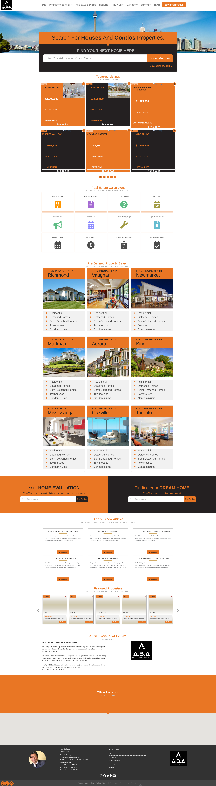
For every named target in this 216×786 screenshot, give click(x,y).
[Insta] (101, 776)
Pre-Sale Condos (86, 5)
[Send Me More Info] (63, 124)
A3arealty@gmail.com (65, 762)
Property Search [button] (60, 5)
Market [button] (131, 5)
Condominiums (58, 329)
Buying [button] (117, 5)
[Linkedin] (111, 776)
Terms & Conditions (115, 760)
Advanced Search (160, 66)
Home (43, 5)
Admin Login (113, 753)
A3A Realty (65, 755)
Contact (146, 5)
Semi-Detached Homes (63, 321)
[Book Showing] (60, 124)
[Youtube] (114, 776)
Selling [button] (104, 5)
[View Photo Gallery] (68, 124)
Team (157, 5)
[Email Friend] (66, 124)
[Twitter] (108, 776)
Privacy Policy (113, 757)
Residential (56, 313)
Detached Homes (60, 317)
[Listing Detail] (58, 124)
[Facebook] (104, 776)
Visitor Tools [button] (175, 5)
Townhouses (57, 325)
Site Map (112, 767)
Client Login (113, 764)
